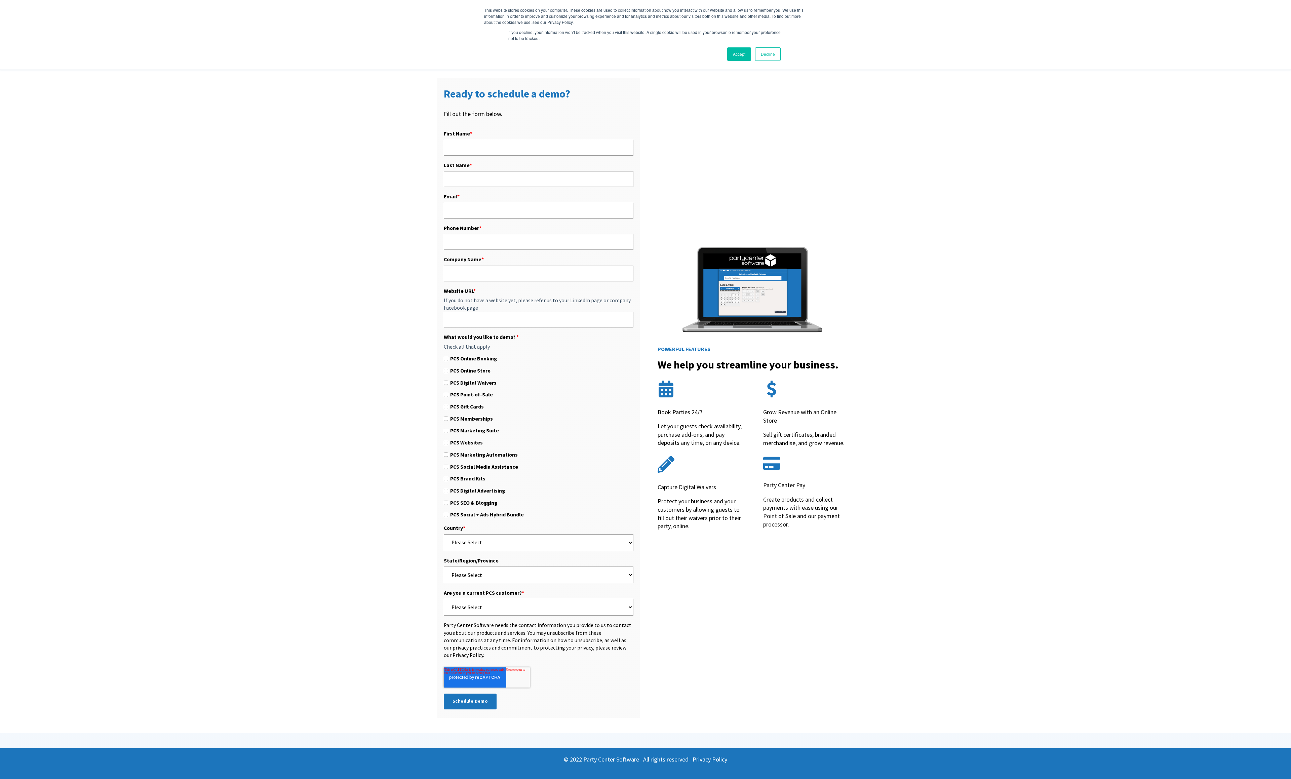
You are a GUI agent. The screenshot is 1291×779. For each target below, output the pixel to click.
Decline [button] (768, 54)
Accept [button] (739, 54)
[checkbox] (538, 436)
